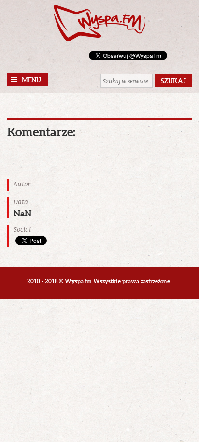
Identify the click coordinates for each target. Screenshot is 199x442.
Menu (31, 80)
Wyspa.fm (99, 23)
